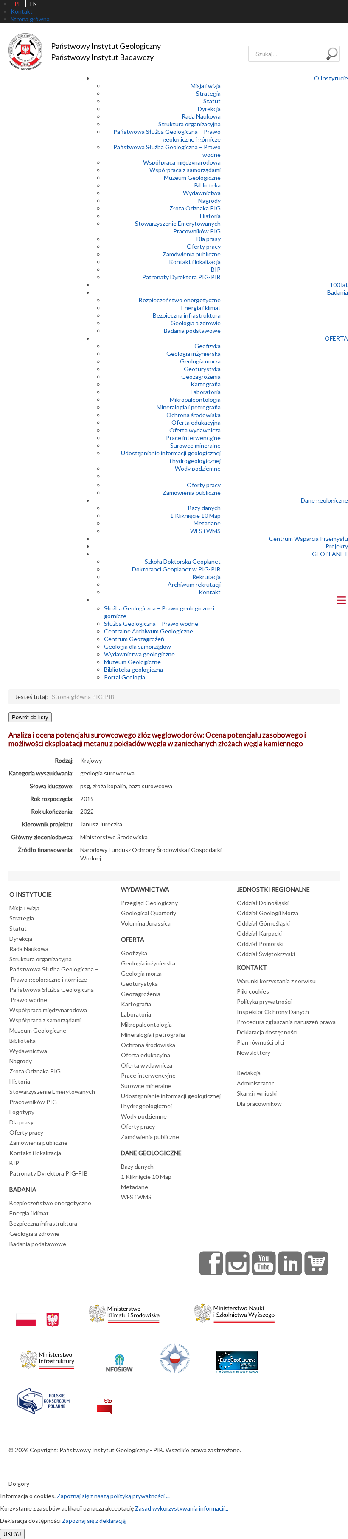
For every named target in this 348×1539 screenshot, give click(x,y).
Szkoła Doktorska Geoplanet (183, 561)
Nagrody (209, 200)
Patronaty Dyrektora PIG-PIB (181, 277)
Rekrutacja (206, 576)
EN (33, 3)
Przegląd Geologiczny (149, 902)
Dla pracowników (259, 1103)
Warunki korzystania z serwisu (276, 981)
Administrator (255, 1083)
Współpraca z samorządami (185, 169)
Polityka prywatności (264, 1001)
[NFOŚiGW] (119, 1357)
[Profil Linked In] (290, 1263)
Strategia (208, 93)
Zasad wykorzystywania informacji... (181, 1508)
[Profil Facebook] (211, 1263)
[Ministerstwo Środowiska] (124, 1311)
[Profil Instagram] (237, 1263)
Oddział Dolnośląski (263, 902)
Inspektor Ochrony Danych (273, 1011)
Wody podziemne (198, 468)
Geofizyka (207, 345)
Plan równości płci (260, 1042)
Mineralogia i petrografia (189, 407)
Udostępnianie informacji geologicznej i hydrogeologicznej (171, 456)
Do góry (18, 1483)
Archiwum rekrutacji (194, 584)
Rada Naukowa (201, 116)
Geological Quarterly (148, 913)
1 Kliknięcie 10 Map (195, 515)
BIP (216, 269)
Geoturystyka (202, 368)
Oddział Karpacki (259, 933)
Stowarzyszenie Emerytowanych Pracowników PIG (178, 227)
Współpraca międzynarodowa (182, 162)
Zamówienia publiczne (192, 254)
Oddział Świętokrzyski (266, 953)
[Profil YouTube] (264, 1263)
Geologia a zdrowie (196, 323)
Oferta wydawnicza (195, 430)
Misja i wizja (206, 85)
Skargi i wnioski (257, 1093)
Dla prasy (208, 238)
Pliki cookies (253, 991)
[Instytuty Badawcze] (175, 1357)
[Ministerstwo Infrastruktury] (47, 1357)
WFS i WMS (205, 530)
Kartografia (206, 384)
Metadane (207, 523)
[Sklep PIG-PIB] (316, 1263)
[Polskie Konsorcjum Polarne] (43, 1399)
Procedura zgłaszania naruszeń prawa (286, 1021)
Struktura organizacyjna (189, 124)
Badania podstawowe (192, 330)
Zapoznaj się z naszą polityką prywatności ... (113, 1495)
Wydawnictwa (202, 192)
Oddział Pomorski (260, 943)
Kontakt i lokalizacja (195, 261)
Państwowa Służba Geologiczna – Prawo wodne (53, 994)
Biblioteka (207, 185)
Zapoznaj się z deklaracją (94, 1520)
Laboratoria (206, 391)
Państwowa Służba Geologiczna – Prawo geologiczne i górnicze (167, 135)
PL (18, 3)
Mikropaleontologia (195, 399)
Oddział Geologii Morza (267, 913)
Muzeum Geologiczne (192, 177)
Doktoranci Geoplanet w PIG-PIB (176, 569)
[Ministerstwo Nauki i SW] (234, 1311)
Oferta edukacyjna (196, 422)
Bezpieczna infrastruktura (187, 315)
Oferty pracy (204, 246)
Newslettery (253, 1052)
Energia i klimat (201, 307)
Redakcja (249, 1072)
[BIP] (104, 1399)
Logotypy (21, 1112)
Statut (212, 101)
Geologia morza (200, 361)
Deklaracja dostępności (267, 1032)
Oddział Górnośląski (263, 923)
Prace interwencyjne (193, 437)
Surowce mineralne (195, 445)
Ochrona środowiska (193, 414)
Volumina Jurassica (146, 923)
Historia (210, 215)
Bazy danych (204, 507)
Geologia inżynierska (193, 353)
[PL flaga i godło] (37, 1311)
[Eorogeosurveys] (237, 1357)
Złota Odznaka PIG (195, 208)
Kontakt (210, 592)
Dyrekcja (209, 108)
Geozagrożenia (201, 376)
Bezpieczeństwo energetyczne (180, 300)
